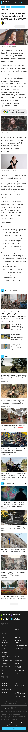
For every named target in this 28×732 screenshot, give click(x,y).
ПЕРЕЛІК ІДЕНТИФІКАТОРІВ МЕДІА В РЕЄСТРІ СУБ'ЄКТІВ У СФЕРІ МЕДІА (20, 695)
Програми (4, 692)
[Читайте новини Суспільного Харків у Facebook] (2, 708)
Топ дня (17, 673)
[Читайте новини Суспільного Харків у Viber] (11, 708)
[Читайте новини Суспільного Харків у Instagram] (5, 708)
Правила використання (19, 684)
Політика (4, 663)
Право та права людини (6, 657)
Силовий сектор (6, 661)
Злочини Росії (5, 666)
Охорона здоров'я (20, 648)
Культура (18, 640)
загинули (6, 238)
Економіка (4, 643)
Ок (14, 728)
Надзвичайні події (21, 645)
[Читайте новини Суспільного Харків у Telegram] (14, 708)
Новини (3, 628)
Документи (18, 688)
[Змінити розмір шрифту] (26, 27)
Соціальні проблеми (18, 666)
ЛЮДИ (8, 7)
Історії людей (19, 661)
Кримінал (4, 640)
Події (2, 637)
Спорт (3, 670)
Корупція (18, 637)
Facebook (19, 66)
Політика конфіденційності (7, 688)
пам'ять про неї (20, 261)
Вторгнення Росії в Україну (18, 7)
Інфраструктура (20, 651)
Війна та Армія (5, 9)
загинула (19, 255)
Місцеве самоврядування (20, 657)
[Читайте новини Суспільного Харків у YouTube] (8, 708)
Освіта (17, 643)
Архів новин (18, 681)
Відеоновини (5, 673)
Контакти (4, 681)
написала (4, 215)
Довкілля (4, 648)
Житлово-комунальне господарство (5, 652)
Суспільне (7, 23)
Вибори (3, 645)
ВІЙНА (3, 7)
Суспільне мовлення (4, 684)
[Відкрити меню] (26, 2)
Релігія (17, 663)
